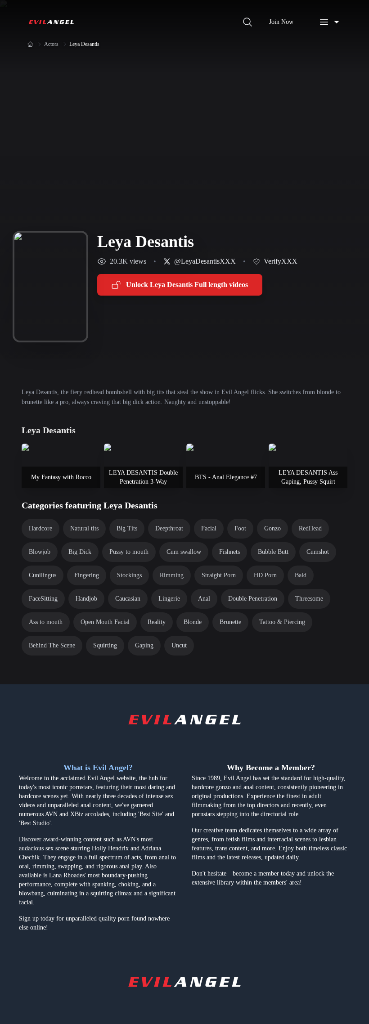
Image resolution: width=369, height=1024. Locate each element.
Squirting (105, 645)
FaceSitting (43, 598)
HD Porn (265, 575)
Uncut (179, 645)
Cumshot (317, 551)
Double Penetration (252, 598)
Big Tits (127, 528)
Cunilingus (42, 575)
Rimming (172, 575)
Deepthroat (169, 528)
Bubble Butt (273, 551)
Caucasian (127, 598)
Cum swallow (183, 551)
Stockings (129, 575)
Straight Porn (219, 575)
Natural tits (84, 528)
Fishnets (229, 551)
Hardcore (40, 528)
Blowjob (39, 551)
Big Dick (79, 551)
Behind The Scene (52, 645)
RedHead (310, 528)
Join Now (281, 21)
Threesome (309, 598)
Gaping (144, 645)
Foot (240, 528)
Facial (208, 528)
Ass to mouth (46, 622)
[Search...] (247, 22)
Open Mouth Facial (105, 622)
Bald (300, 575)
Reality (157, 622)
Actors (51, 44)
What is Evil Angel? (98, 767)
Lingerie (169, 598)
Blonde (193, 622)
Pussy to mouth (128, 551)
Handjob (86, 598)
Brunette (230, 622)
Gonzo (272, 528)
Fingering (86, 575)
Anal (204, 598)
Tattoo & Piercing (282, 622)
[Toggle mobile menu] (329, 22)
